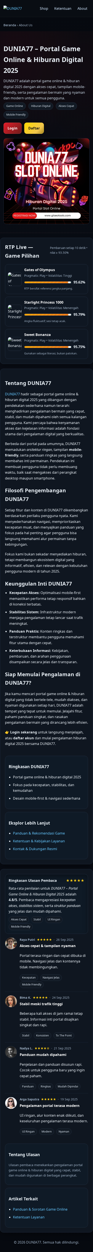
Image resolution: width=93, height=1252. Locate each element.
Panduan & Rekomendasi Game (39, 833)
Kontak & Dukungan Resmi (35, 848)
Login (13, 128)
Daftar (34, 128)
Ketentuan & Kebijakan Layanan (39, 841)
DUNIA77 (12, 394)
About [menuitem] (82, 8)
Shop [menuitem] (44, 8)
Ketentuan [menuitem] (62, 8)
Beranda (9, 25)
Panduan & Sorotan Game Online (40, 1209)
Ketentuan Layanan (29, 1217)
